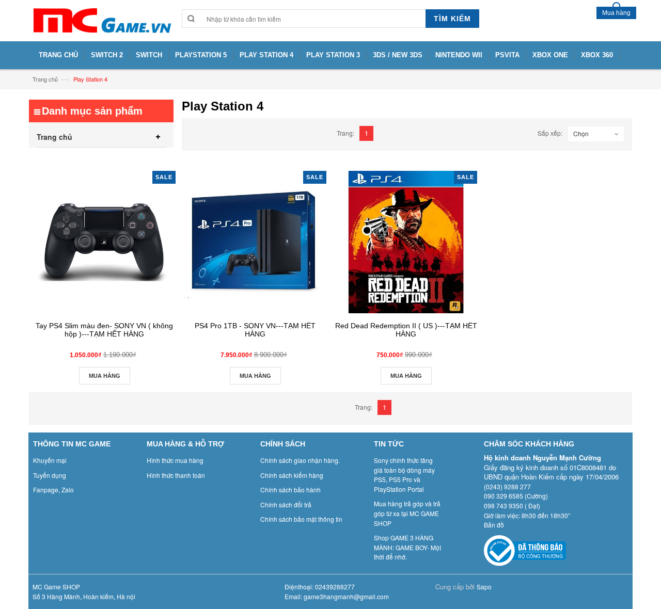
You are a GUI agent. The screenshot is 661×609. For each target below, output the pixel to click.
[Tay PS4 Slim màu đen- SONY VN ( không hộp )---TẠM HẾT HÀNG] (104, 242)
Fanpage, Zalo (53, 489)
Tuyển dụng (49, 475)
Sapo (484, 586)
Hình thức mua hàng (175, 460)
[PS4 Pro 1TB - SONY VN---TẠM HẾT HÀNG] (255, 242)
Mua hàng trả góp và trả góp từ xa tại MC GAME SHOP (407, 513)
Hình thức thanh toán (176, 475)
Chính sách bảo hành (290, 489)
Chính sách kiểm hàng (291, 475)
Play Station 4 (90, 79)
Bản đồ (494, 524)
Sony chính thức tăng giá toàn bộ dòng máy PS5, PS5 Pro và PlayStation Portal (404, 474)
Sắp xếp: (550, 133)
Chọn (581, 133)
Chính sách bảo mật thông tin (301, 519)
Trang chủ (45, 79)
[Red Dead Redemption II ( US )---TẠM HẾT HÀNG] (406, 242)
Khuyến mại (50, 460)
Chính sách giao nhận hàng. (300, 460)
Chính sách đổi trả (285, 504)
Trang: (345, 133)
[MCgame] (101, 20)
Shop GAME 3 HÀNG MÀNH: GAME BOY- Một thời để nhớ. (407, 547)
